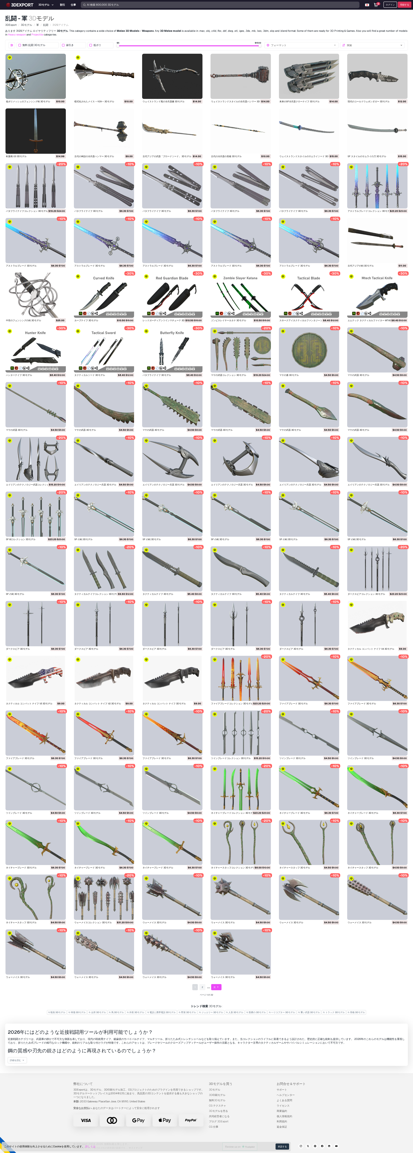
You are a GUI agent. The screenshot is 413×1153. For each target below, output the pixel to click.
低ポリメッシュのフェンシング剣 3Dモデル (28, 101)
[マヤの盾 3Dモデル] (309, 350)
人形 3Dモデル (235, 1012)
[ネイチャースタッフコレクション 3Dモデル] (241, 842)
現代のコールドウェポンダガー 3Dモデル (369, 101)
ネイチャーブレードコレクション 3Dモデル (233, 812)
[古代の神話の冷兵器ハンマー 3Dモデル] (104, 131)
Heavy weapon (17, 34)
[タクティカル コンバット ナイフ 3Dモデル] (172, 678)
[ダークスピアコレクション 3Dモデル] (377, 568)
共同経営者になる (219, 1116)
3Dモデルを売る (218, 1111)
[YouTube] (336, 1146)
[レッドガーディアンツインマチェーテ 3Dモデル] (172, 295)
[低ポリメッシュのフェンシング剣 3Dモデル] (35, 76)
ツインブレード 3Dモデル (292, 758)
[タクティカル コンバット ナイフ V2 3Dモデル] (104, 678)
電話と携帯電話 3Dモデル (162, 1012)
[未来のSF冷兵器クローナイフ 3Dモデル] (309, 76)
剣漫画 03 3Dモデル (16, 156)
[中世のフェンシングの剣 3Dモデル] (35, 295)
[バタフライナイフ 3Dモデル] (104, 185)
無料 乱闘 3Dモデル (33, 45)
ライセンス (283, 1105)
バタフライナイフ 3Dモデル (88, 211)
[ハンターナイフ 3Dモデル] (35, 350)
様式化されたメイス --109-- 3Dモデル (94, 101)
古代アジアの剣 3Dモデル (361, 265)
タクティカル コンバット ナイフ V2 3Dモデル (97, 703)
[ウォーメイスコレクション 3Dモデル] (104, 897)
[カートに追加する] (54, 94)
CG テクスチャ (217, 1105)
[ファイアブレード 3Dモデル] (309, 678)
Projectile (37, 34)
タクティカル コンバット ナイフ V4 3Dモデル (371, 648)
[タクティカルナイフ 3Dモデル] (172, 568)
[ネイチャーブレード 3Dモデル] (309, 787)
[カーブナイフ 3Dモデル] (104, 295)
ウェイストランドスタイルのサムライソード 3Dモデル (307, 156)
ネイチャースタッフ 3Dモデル (294, 867)
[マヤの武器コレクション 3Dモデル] (241, 350)
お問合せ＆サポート (291, 1084)
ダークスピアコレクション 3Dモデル (366, 594)
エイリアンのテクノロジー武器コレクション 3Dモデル (33, 484)
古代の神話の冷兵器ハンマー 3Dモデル (94, 156)
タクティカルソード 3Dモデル (89, 375)
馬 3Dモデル (117, 1012)
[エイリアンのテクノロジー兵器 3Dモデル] (104, 459)
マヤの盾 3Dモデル (289, 375)
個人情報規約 (284, 1116)
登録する (404, 4)
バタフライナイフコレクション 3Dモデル (27, 211)
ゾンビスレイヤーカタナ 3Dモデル (228, 320)
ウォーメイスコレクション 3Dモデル (93, 922)
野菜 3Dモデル (188, 1012)
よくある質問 (284, 1100)
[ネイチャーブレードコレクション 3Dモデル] (241, 787)
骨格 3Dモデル (357, 1012)
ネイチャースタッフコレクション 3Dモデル (233, 867)
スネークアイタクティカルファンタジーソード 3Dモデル (308, 320)
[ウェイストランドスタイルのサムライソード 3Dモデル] (309, 131)
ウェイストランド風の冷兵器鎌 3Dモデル (164, 101)
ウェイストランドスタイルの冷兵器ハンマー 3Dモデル (239, 101)
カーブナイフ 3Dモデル (86, 320)
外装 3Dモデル (136, 1012)
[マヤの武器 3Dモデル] (377, 350)
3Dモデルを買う (220, 1084)
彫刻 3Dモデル (57, 1012)
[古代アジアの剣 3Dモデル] (377, 240)
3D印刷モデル (217, 1095)
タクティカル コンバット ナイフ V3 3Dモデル (29, 703)
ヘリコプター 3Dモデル (283, 1012)
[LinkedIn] (329, 1146)
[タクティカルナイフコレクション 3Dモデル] (104, 568)
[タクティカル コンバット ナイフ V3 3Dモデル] (35, 678)
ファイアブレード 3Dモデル (293, 703)
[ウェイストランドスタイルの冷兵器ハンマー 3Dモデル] (241, 76)
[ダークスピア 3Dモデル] (35, 623)
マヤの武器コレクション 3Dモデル (228, 375)
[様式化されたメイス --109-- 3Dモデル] (104, 76)
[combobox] (304, 45)
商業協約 (282, 1111)
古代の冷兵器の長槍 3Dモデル (226, 156)
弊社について (83, 1084)
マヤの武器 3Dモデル (358, 375)
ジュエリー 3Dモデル (212, 1012)
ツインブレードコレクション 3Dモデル (231, 758)
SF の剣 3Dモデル (83, 539)
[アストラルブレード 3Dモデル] (35, 240)
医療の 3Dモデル (257, 1012)
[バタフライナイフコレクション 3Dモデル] (35, 185)
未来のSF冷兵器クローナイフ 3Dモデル (299, 101)
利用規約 (282, 1121)
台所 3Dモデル (98, 1012)
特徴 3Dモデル (78, 1012)
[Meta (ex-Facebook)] (322, 1146)
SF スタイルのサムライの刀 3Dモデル (367, 156)
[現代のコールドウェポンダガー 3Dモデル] (377, 76)
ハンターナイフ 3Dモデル (19, 375)
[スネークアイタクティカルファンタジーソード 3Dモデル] (309, 295)
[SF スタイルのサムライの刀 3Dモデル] (377, 131)
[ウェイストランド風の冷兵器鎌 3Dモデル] (172, 76)
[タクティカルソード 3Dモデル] (104, 350)
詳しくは (90, 1146)
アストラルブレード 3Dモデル (21, 265)
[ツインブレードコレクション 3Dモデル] (241, 733)
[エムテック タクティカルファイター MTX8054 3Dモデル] (377, 295)
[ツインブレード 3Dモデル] (309, 733)
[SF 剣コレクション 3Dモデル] (35, 514)
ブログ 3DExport (218, 1121)
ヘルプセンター (286, 1095)
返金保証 (282, 1126)
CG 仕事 (213, 1126)
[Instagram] (301, 1146)
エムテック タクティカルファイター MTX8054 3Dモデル (377, 320)
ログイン (390, 4)
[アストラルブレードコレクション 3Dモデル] (377, 185)
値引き (70, 45)
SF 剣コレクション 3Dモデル (20, 539)
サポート (282, 1089)
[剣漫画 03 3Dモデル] (35, 131)
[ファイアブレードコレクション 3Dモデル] (241, 678)
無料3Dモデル (217, 1100)
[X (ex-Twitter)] (308, 1146)
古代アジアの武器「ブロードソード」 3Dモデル (167, 156)
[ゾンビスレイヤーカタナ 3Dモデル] (241, 295)
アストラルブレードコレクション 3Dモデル (370, 211)
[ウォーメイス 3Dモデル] (172, 897)
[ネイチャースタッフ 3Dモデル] (309, 842)
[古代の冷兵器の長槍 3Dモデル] (241, 131)
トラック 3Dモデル (335, 1012)
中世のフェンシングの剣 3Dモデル (23, 320)
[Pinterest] (315, 1146)
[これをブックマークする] (61, 94)
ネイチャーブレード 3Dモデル (294, 812)
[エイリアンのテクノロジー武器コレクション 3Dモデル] (35, 459)
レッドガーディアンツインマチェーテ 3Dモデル (167, 320)
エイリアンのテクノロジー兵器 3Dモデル (95, 484)
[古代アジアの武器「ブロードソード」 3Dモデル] (172, 131)
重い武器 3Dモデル (310, 1012)
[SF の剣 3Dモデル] (104, 514)
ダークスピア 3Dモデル (18, 648)
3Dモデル (214, 1089)
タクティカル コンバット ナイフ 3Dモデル (164, 703)
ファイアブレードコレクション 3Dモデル (232, 703)
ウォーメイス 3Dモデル (154, 922)
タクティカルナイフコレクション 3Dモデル (96, 594)
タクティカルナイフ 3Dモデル (158, 594)
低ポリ (97, 45)
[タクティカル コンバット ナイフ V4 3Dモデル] (377, 623)
